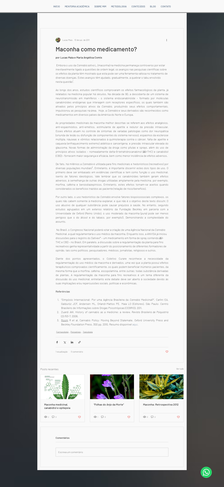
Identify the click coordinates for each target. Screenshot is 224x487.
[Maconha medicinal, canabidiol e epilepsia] (63, 386)
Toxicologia (88, 332)
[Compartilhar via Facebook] (57, 342)
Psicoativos (76, 332)
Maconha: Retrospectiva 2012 (161, 404)
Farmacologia (62, 332)
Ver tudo (180, 368)
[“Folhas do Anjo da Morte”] (112, 386)
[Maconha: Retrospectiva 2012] (161, 386)
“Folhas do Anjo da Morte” (109, 404)
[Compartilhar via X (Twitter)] (64, 342)
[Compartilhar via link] (79, 342)
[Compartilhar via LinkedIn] (72, 342)
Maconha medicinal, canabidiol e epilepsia (57, 406)
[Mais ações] (166, 40)
